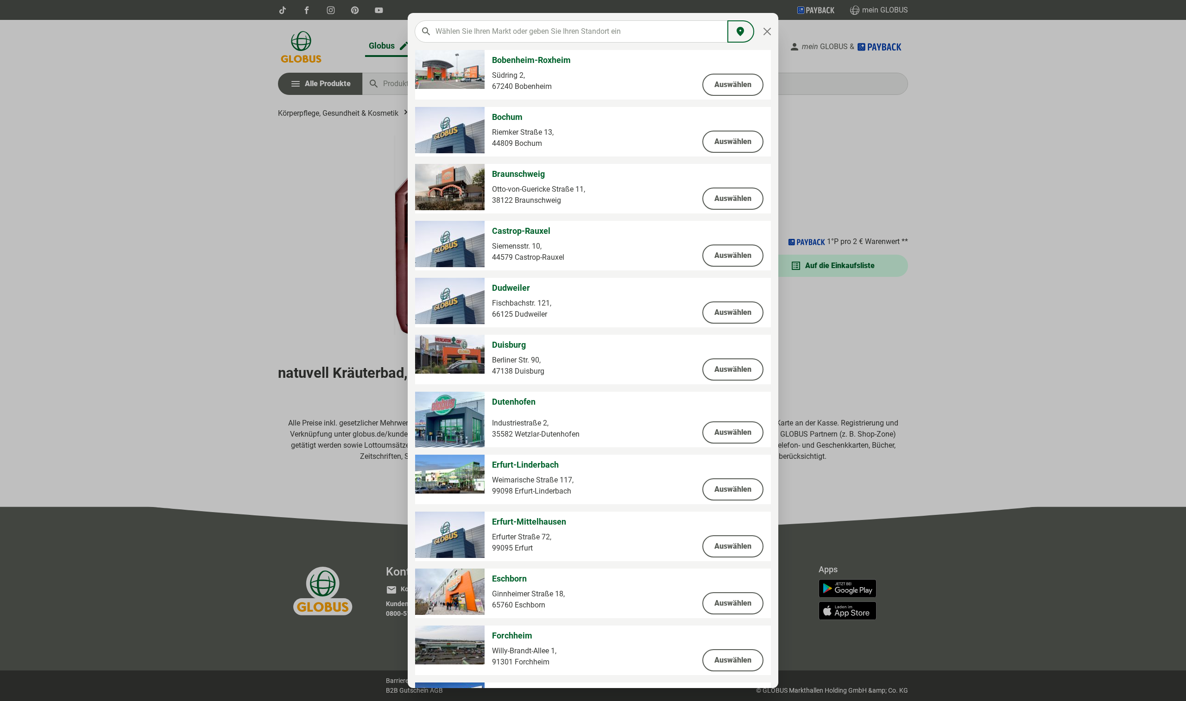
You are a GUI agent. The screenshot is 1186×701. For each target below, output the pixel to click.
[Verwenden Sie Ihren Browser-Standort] (740, 31)
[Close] (767, 31)
